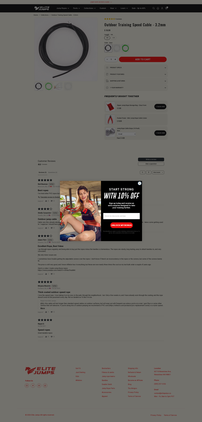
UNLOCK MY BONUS (121, 225)
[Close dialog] (139, 183)
